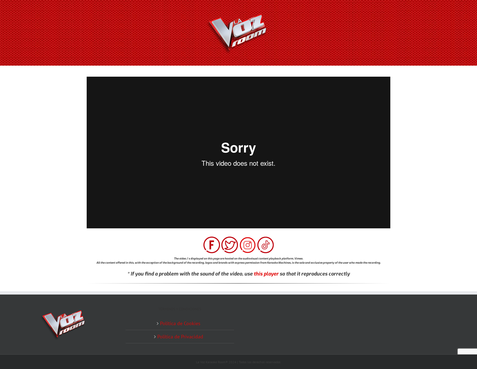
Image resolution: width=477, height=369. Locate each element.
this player (266, 274)
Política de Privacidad (180, 336)
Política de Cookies (180, 323)
